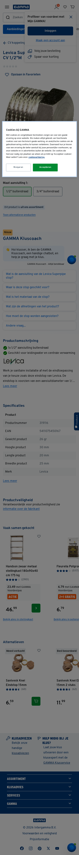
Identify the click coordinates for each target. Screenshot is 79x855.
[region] (39, 149)
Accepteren (45, 167)
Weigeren (18, 167)
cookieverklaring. (36, 157)
